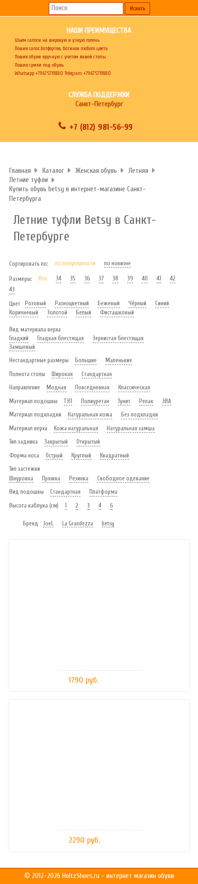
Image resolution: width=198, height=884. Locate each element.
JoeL (48, 523)
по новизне (117, 263)
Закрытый (56, 441)
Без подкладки (139, 414)
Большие (86, 360)
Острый (54, 455)
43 (12, 289)
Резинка (78, 478)
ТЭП (68, 401)
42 (172, 278)
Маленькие (118, 360)
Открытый (88, 441)
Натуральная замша (131, 428)
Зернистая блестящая (118, 338)
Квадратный (114, 455)
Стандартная (97, 374)
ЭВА (166, 401)
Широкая (62, 374)
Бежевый (109, 303)
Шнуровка (21, 478)
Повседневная (92, 387)
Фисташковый (117, 312)
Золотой (57, 312)
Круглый (81, 455)
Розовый (35, 303)
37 (101, 278)
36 (87, 278)
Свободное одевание (123, 478)
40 (145, 278)
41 (159, 278)
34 (58, 278)
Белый (83, 312)
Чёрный (137, 303)
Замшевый (22, 346)
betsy (108, 523)
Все (43, 278)
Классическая (134, 387)
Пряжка (51, 478)
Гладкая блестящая (60, 338)
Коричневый (23, 312)
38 (115, 278)
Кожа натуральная (76, 428)
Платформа (103, 491)
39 (130, 278)
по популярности (75, 263)
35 (73, 278)
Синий (162, 303)
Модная (56, 387)
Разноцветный (72, 303)
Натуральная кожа (90, 414)
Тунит (124, 401)
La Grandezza (77, 523)
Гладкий (19, 338)
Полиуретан (95, 401)
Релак (146, 401)
